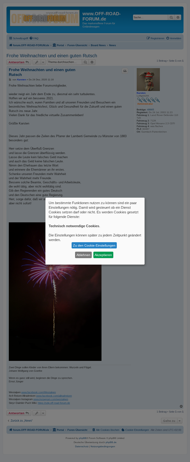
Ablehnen (83, 255)
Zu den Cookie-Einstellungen (94, 245)
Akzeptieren (103, 255)
